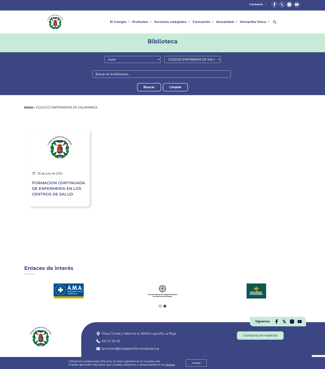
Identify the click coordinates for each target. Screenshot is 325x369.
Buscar (149, 87)
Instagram (289, 4)
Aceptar (196, 363)
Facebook (274, 4)
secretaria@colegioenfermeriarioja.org (130, 348)
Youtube (297, 4)
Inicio (28, 107)
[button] (160, 306)
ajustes (170, 364)
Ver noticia (81, 131)
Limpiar (175, 87)
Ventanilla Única (253, 22)
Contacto (256, 4)
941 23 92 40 (111, 341)
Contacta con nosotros (260, 335)
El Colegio (118, 22)
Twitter (282, 4)
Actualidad (225, 22)
